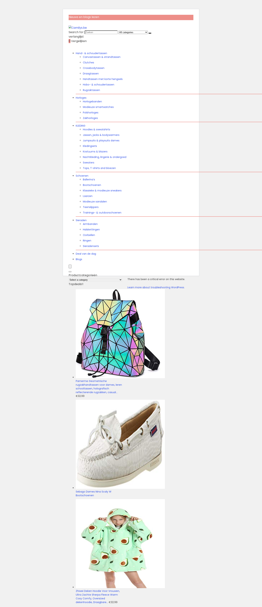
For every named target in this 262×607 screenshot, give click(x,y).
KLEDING (80, 125)
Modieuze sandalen (95, 201)
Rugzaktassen (91, 90)
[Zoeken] (149, 33)
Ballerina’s (89, 179)
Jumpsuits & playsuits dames (101, 140)
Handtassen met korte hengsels (103, 79)
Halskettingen (91, 229)
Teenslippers (91, 207)
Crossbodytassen (93, 68)
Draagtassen (91, 73)
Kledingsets (90, 146)
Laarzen (88, 196)
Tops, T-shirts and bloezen (99, 168)
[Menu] (70, 266)
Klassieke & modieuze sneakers (102, 190)
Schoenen (82, 176)
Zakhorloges (90, 118)
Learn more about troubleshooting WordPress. (156, 287)
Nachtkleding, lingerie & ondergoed (104, 157)
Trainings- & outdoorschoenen (102, 212)
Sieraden (81, 220)
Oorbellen (89, 235)
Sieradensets (91, 246)
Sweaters (88, 162)
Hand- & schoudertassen (91, 53)
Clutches (88, 62)
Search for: (76, 32)
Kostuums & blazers (95, 151)
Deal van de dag (86, 254)
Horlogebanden (92, 101)
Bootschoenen (92, 185)
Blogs (79, 259)
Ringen (87, 240)
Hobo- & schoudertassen (98, 84)
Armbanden (90, 224)
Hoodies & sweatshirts (96, 129)
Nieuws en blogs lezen (84, 17)
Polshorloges (90, 112)
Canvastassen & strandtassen (101, 57)
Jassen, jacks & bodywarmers (101, 135)
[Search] (70, 271)
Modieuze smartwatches (98, 107)
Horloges (81, 98)
